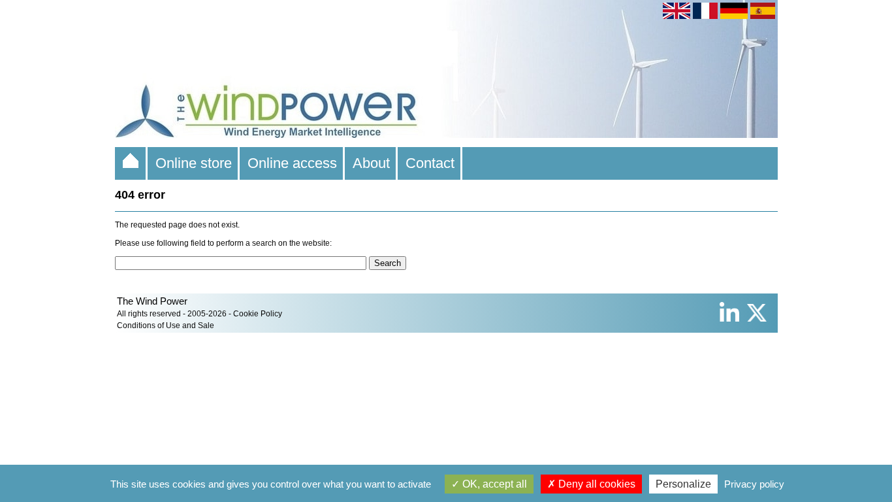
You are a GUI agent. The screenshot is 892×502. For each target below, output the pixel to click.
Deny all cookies (595, 484)
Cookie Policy (257, 313)
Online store (194, 163)
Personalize (683, 484)
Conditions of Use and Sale (165, 325)
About (371, 163)
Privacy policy (754, 484)
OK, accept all (493, 484)
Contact (430, 163)
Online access (292, 163)
